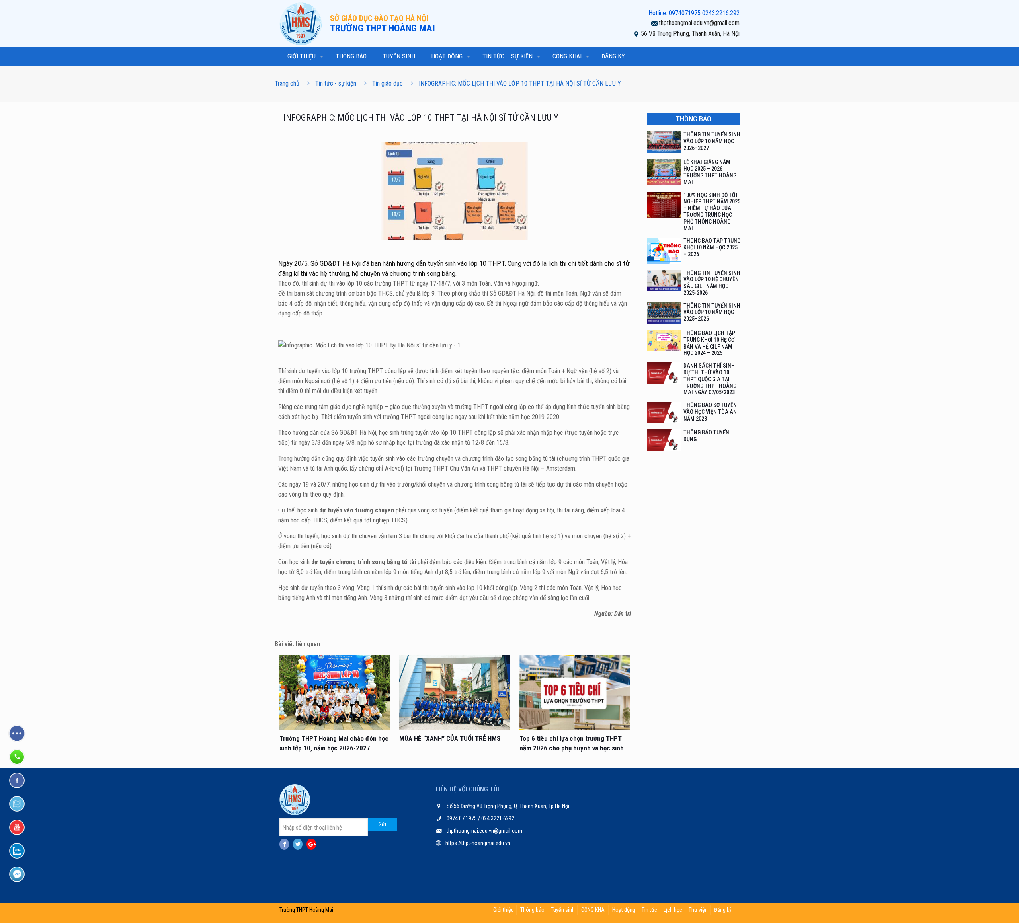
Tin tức (649, 910)
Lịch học (673, 910)
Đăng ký (723, 910)
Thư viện (698, 910)
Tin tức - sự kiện (335, 83)
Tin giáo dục (387, 83)
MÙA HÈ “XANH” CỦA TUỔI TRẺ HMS (449, 738)
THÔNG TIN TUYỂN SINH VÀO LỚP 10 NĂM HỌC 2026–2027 (711, 141)
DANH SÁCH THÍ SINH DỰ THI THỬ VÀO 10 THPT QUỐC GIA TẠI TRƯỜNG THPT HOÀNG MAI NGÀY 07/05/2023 (709, 378)
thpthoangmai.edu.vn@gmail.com (699, 23)
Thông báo (532, 910)
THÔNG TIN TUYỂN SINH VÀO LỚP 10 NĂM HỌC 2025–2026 (711, 312)
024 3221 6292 (497, 818)
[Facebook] (284, 844)
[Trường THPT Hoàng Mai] (302, 23)
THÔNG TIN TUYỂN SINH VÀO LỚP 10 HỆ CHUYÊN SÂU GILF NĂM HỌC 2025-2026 (711, 283)
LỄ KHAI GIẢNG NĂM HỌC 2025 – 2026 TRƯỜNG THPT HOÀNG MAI (709, 172)
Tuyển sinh (563, 910)
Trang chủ (287, 83)
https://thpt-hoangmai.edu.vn (477, 843)
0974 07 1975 (462, 818)
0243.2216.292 (721, 13)
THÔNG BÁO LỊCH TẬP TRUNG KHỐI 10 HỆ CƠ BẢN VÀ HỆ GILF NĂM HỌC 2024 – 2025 (709, 343)
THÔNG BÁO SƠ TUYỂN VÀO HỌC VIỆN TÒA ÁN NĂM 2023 (710, 412)
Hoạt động (623, 910)
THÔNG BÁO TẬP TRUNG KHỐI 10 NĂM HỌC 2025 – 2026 (711, 247)
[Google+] (311, 844)
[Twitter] (298, 844)
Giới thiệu (503, 910)
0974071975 (685, 13)
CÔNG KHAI (593, 910)
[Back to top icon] (980, 906)
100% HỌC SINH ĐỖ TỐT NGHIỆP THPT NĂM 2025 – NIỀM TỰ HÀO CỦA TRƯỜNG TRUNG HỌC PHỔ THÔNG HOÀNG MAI (711, 212)
